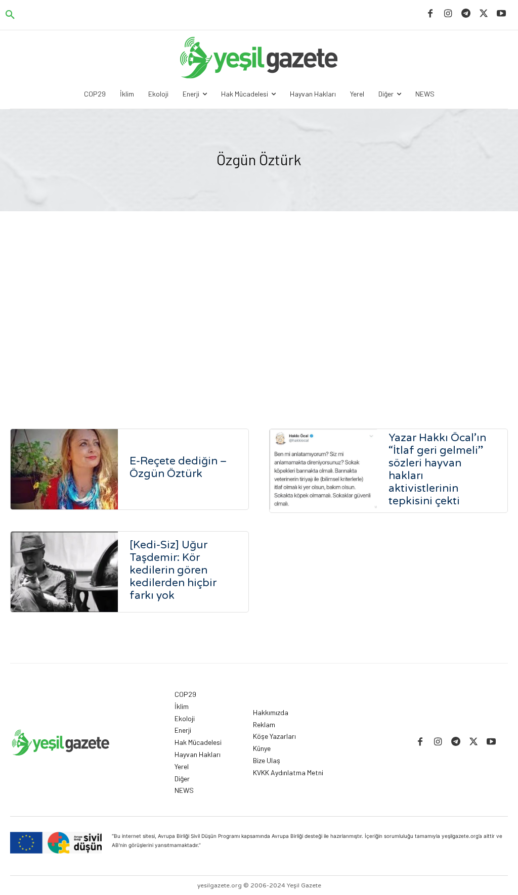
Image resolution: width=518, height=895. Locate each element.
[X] (484, 14)
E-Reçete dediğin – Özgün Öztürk (178, 467)
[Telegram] (465, 14)
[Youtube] (501, 14)
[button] (10, 15)
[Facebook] (430, 14)
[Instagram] (448, 14)
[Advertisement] (259, 322)
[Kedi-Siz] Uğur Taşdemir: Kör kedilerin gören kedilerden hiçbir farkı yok (173, 570)
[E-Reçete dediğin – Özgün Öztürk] (64, 469)
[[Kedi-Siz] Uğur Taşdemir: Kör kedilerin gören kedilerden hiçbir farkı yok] (64, 572)
